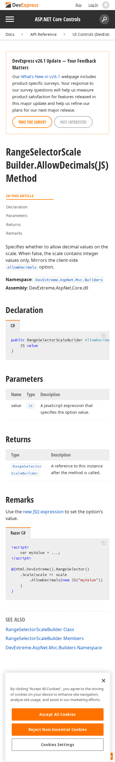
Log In (93, 5)
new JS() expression (43, 512)
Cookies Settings (58, 744)
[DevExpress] (23, 5)
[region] (58, 717)
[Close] (103, 680)
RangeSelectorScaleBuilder (55, 339)
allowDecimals (21, 267)
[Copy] (103, 336)
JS (22, 345)
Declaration (17, 207)
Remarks (14, 233)
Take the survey (32, 122)
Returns (13, 224)
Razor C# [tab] (18, 533)
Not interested (73, 122)
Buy (79, 5)
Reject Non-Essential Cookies (57, 729)
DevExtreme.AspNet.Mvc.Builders (68, 279)
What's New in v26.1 (40, 76)
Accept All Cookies (57, 714)
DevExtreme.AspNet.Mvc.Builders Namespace (54, 648)
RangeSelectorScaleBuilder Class (40, 629)
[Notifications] (105, 5)
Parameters (17, 215)
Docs (10, 34)
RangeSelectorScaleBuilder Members (45, 638)
